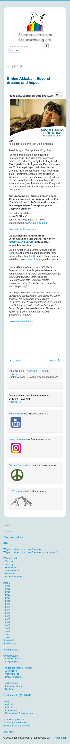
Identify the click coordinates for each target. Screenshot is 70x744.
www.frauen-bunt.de (36, 222)
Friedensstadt (10, 649)
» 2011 (6, 631)
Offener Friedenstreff (20, 465)
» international (10, 710)
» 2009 (6, 637)
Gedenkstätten (11, 655)
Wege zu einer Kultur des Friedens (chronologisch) (30, 552)
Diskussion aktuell (13, 537)
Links (6, 701)
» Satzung (8, 564)
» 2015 (6, 619)
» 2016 (6, 616)
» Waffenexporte (11, 673)
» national (8, 707)
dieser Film (33, 259)
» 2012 (6, 628)
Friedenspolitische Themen (17, 667)
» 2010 (6, 634)
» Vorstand (8, 561)
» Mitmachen (9, 573)
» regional (8, 704)
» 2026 (6, 585)
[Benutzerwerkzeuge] (58, 95)
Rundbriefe (8, 640)
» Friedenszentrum (12, 685)
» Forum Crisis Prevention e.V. (18, 713)
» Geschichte (9, 567)
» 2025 (6, 588)
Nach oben (61, 737)
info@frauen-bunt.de (21, 241)
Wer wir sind (10, 558)
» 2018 (6, 609)
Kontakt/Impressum (13, 719)
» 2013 (6, 625)
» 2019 (6, 606)
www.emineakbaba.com (21, 321)
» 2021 (6, 600)
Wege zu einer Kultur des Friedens (22, 549)
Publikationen (10, 682)
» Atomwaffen (10, 670)
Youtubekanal (16, 413)
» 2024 (6, 591)
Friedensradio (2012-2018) (17, 695)
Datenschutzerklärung (15, 722)
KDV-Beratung (16, 491)
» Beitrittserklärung (12, 576)
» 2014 (6, 622)
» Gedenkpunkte (11, 658)
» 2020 (6, 603)
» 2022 (6, 597)
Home (6, 524)
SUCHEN (8, 731)
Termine (7, 530)
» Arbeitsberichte (11, 570)
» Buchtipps (9, 688)
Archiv (6, 582)
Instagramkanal (17, 439)
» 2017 (6, 613)
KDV (5, 543)
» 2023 (6, 594)
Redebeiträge (9, 643)
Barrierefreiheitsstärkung (16, 725)
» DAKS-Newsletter (12, 676)
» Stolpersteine (10, 661)
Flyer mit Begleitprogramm (23, 229)
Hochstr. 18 (15, 401)
